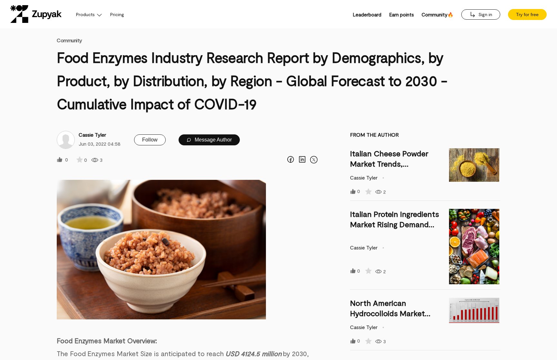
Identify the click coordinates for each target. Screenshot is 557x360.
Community (69, 40)
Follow (150, 139)
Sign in (484, 14)
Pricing (117, 14)
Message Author (212, 139)
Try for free (527, 14)
